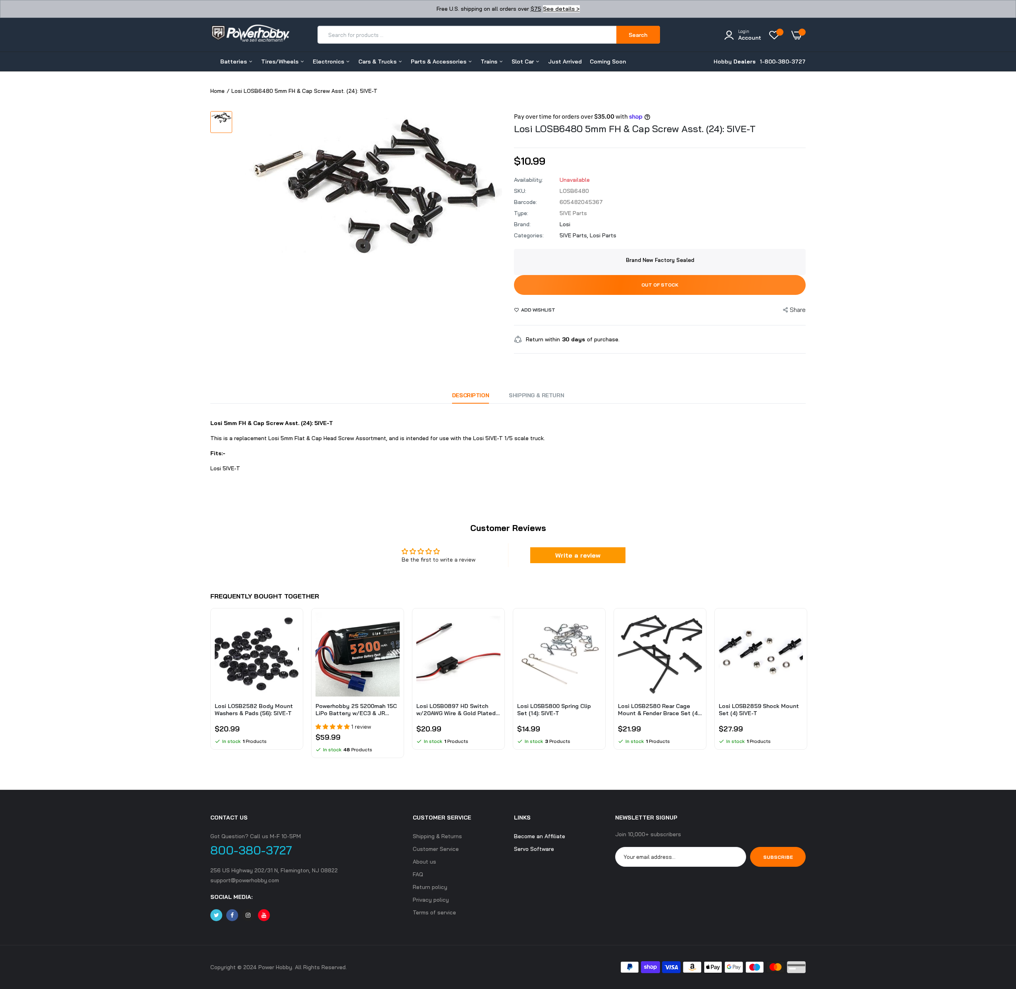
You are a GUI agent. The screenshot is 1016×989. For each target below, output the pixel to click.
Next (806, 687)
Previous (210, 687)
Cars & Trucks (378, 61)
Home (217, 90)
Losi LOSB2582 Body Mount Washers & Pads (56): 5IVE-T (254, 709)
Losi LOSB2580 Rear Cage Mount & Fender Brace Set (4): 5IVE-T (659, 709)
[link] (292, 625)
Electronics (329, 61)
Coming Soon (608, 61)
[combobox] (467, 35)
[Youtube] (264, 915)
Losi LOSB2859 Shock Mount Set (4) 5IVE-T (759, 709)
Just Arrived (565, 61)
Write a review (577, 555)
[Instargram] (248, 915)
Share (798, 310)
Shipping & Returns (437, 836)
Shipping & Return (536, 395)
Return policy (430, 887)
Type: (521, 213)
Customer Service (436, 848)
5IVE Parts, (575, 235)
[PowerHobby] (250, 34)
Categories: (529, 235)
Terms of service (434, 912)
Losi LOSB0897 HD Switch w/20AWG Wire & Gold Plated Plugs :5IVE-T (456, 709)
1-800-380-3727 (783, 61)
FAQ (418, 874)
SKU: (520, 190)
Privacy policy (431, 899)
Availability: (528, 179)
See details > (561, 8)
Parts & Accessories (439, 61)
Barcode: (525, 202)
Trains (490, 61)
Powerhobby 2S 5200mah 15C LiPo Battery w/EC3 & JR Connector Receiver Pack (356, 709)
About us (424, 861)
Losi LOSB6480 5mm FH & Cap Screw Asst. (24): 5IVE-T (635, 129)
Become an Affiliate (539, 836)
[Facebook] (232, 915)
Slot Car (523, 61)
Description (470, 395)
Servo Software (534, 848)
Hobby (735, 61)
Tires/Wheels (280, 61)
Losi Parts (603, 235)
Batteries (234, 61)
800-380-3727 (251, 850)
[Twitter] (216, 915)
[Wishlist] (776, 35)
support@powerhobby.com (244, 880)
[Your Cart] (798, 35)
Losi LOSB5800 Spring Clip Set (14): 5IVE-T (554, 709)
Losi (565, 224)
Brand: (522, 224)
